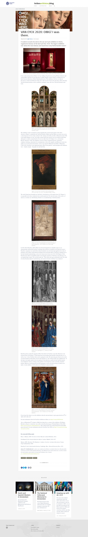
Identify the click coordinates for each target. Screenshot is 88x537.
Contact (58, 527)
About (50, 6)
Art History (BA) (34, 529)
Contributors (42, 6)
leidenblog (44, 3)
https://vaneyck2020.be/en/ (57, 419)
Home (35, 6)
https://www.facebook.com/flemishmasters (30, 425)
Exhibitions (31, 38)
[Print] (31, 468)
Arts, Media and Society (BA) (37, 531)
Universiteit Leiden (35, 527)
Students (23, 458)
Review (35, 458)
